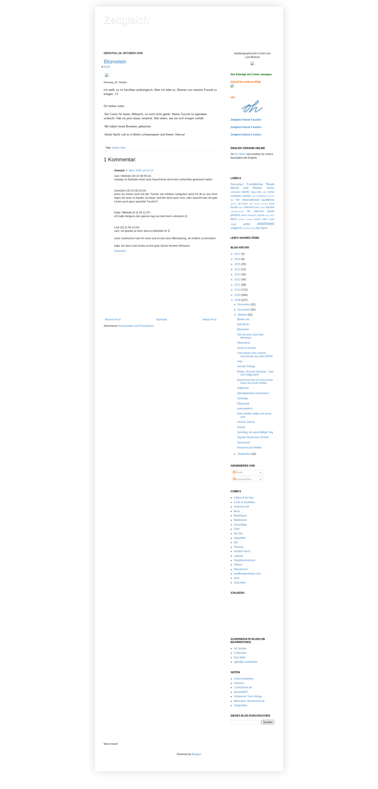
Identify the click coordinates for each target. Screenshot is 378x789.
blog (253, 192)
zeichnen (265, 223)
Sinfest (238, 564)
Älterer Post (209, 319)
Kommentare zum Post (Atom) (136, 325)
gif (239, 203)
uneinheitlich (244, 408)
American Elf (241, 506)
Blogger (196, 754)
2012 (237, 279)
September (244, 453)
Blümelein (115, 62)
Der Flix (238, 533)
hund (271, 203)
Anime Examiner (244, 678)
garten (234, 203)
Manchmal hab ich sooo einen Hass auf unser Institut (255, 381)
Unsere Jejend (246, 421)
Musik (270, 184)
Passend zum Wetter (249, 447)
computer (236, 195)
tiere (234, 219)
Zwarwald (239, 582)
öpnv (264, 228)
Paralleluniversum (245, 560)
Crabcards (240, 652)
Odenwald (243, 403)
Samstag (242, 398)
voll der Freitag (246, 366)
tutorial (249, 219)
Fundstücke (255, 184)
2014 (237, 269)
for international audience (255, 199)
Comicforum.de (243, 687)
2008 (237, 300)
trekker (241, 219)
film (232, 200)
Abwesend (243, 342)
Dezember (244, 304)
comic (270, 191)
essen (247, 195)
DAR (237, 529)
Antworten (120, 251)
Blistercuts (243, 319)
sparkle (261, 215)
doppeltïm (240, 537)
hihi (251, 203)
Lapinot (238, 555)
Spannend (243, 442)
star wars (269, 215)
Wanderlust (240, 569)
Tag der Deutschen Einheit (253, 437)
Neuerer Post (113, 319)
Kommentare (244, 479)
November (244, 309)
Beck (237, 511)
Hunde (241, 427)
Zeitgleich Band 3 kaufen (246, 127)
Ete (236, 542)
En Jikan (240, 154)
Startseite (161, 319)
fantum (270, 196)
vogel (271, 219)
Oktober (243, 314)
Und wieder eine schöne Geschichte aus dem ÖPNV (255, 354)
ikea (241, 207)
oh (248, 211)
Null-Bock (243, 324)
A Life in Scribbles (244, 502)
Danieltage (240, 524)
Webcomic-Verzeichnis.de (249, 701)
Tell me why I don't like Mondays (250, 336)
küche (270, 207)
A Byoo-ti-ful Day (244, 497)
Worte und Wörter (246, 188)
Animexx (239, 683)
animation (236, 192)
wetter (246, 224)
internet (248, 207)
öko (258, 228)
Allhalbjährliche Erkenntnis (253, 393)
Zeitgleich (126, 19)
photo (271, 211)
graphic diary (119, 147)
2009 (237, 295)
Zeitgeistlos (240, 705)
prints (244, 215)
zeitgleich (236, 228)
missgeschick (237, 211)
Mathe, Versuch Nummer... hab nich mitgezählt (255, 373)
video (265, 219)
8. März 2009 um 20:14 (139, 170)
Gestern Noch (242, 551)
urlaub (257, 219)
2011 (237, 284)
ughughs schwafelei (246, 661)
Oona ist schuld (246, 348)
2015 (237, 264)
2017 (237, 253)
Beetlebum (240, 515)
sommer (251, 215)
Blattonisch (240, 520)
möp (239, 361)
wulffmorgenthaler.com (247, 573)
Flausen (238, 546)
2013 (237, 274)
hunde (234, 207)
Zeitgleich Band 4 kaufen (246, 119)
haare (245, 203)
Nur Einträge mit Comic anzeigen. (251, 74)
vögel (233, 224)
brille (259, 192)
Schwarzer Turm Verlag (248, 696)
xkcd (236, 578)
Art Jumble (240, 648)
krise (263, 207)
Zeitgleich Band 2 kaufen (246, 134)
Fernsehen (237, 184)
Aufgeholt (242, 388)
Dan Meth (239, 657)
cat (264, 192)
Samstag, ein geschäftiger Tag (255, 432)
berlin (246, 191)
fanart (255, 196)
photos (235, 215)
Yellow (270, 188)
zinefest (246, 228)
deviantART (241, 692)
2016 (237, 259)
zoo (253, 228)
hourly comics (261, 203)
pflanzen (259, 211)
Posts (239, 472)
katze (257, 207)
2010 (237, 289)
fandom (262, 196)
